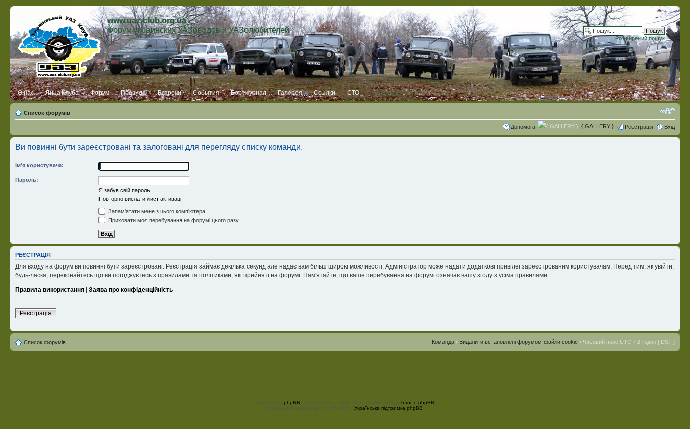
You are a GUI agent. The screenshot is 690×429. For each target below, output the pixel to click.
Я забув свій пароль (124, 190)
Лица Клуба (62, 92)
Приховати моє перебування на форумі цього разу (173, 220)
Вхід (669, 127)
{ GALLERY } (597, 126)
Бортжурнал (248, 92)
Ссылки (324, 92)
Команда (443, 342)
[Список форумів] (60, 44)
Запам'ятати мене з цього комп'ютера (156, 211)
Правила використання (49, 289)
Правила (133, 92)
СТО (353, 92)
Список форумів (47, 113)
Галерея (290, 92)
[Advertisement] (345, 373)
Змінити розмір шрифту (667, 110)
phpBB (292, 402)
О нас (26, 92)
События (206, 92)
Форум (99, 92)
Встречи (169, 92)
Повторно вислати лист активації (140, 199)
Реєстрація (639, 127)
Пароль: (26, 180)
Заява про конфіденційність (131, 289)
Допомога (523, 127)
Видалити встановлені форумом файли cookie (518, 342)
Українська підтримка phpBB (388, 408)
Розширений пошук (640, 38)
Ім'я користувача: (39, 165)
